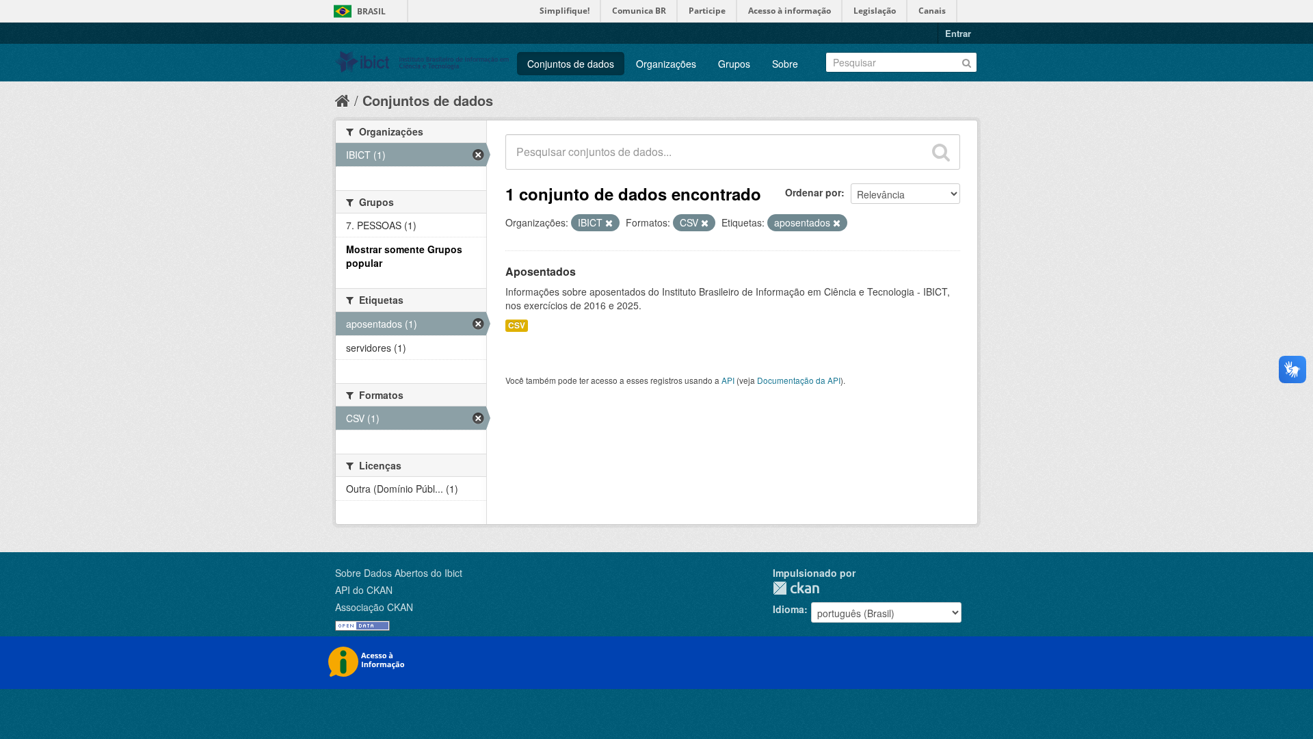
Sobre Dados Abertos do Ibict (398, 573)
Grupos (734, 63)
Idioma (788, 609)
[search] (941, 152)
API (727, 380)
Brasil (371, 11)
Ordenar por (813, 192)
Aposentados (540, 271)
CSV (516, 325)
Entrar (958, 33)
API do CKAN (364, 590)
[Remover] (609, 223)
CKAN (796, 588)
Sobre (785, 63)
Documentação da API (798, 380)
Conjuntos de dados (570, 63)
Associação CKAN (374, 607)
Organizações (666, 63)
